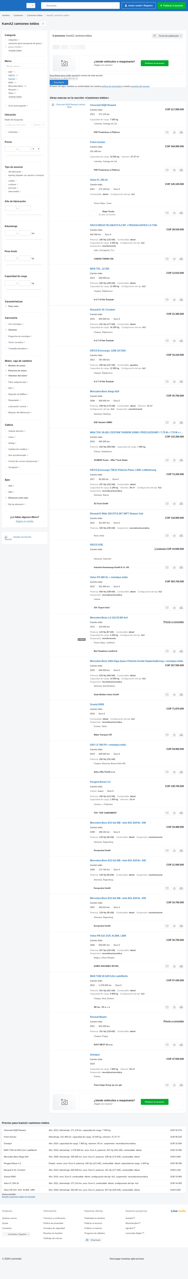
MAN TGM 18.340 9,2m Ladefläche (109, 976)
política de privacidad (111, 86)
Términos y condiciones (54, 1218)
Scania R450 (97, 704)
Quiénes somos (9, 1218)
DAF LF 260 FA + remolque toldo (108, 745)
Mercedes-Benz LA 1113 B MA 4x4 (109, 617)
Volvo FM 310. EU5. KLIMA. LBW (108, 935)
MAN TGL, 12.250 (99, 268)
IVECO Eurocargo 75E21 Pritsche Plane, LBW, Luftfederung (123, 470)
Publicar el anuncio (154, 63)
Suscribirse (59, 82)
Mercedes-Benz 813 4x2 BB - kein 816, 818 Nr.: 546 (118, 822)
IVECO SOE (96, 544)
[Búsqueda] (44, 5)
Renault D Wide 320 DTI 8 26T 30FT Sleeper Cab (116, 513)
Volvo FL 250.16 (99, 180)
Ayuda (5, 1223)
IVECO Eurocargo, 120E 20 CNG (108, 350)
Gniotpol (95, 1054)
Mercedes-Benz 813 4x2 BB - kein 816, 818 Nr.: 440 (118, 860)
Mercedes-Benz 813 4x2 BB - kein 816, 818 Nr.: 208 (118, 898)
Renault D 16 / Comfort (102, 309)
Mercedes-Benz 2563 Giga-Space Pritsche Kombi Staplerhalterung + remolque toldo (136, 661)
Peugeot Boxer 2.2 (100, 782)
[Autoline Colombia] (12, 5)
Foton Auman (97, 142)
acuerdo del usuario (140, 86)
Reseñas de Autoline (52, 1233)
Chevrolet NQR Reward (103, 105)
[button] (174, 132)
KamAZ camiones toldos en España (18, 1196)
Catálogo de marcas (52, 1238)
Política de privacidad (53, 1223)
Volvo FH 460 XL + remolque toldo (109, 577)
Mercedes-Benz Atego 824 (104, 391)
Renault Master (98, 1017)
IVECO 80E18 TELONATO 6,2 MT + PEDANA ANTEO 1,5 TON (123, 225)
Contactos (7, 1228)
